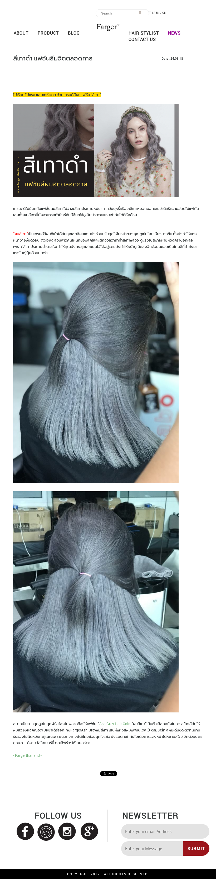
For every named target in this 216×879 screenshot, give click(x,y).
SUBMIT (196, 848)
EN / (158, 13)
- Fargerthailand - (27, 755)
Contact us (142, 39)
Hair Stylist (144, 33)
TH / (152, 13)
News (174, 33)
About (21, 33)
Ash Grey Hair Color (115, 723)
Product (48, 33)
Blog (74, 33)
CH (164, 13)
